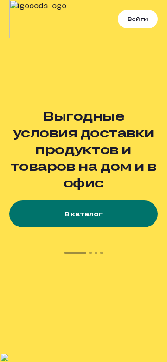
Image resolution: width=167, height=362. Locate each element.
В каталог (83, 214)
